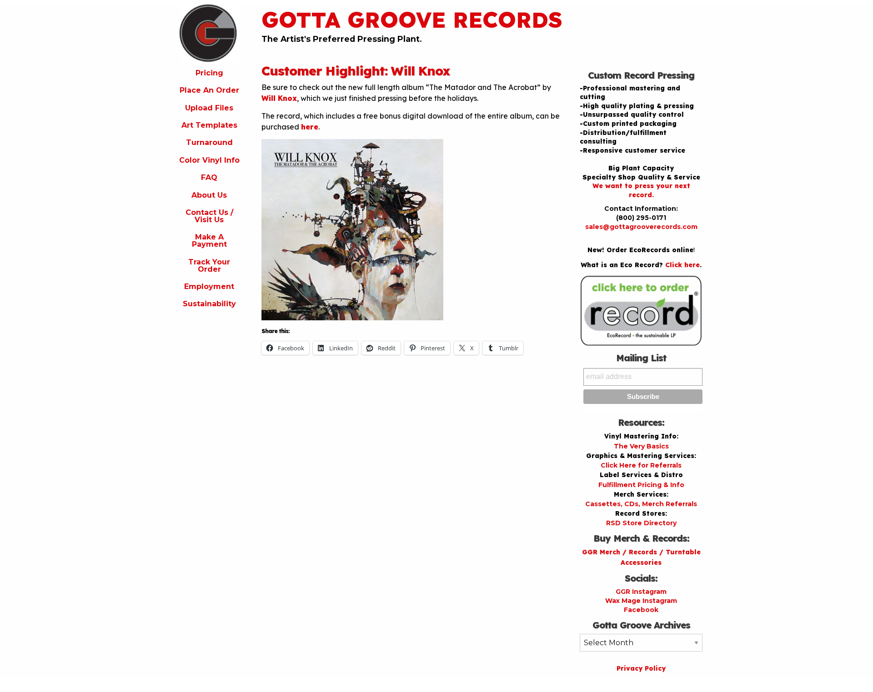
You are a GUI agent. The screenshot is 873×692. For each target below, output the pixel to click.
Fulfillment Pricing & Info (641, 485)
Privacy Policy (641, 668)
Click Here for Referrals (641, 465)
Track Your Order (209, 266)
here (309, 126)
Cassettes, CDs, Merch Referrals (641, 504)
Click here (682, 265)
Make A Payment (209, 241)
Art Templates (209, 125)
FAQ (209, 177)
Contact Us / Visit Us (209, 216)
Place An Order (209, 90)
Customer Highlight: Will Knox (355, 71)
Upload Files (209, 108)
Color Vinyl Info (209, 160)
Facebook (641, 610)
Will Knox (279, 98)
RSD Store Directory (641, 523)
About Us (209, 195)
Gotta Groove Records (411, 19)
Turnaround (209, 142)
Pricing (209, 73)
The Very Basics (641, 446)
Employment (209, 286)
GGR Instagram (641, 591)
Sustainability (209, 303)
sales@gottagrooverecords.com (641, 227)
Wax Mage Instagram (641, 601)
